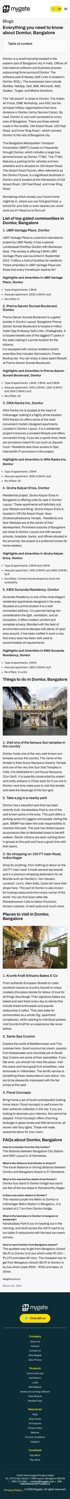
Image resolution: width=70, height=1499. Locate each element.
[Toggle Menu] (66, 9)
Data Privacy (34, 1360)
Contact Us (35, 1350)
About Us (35, 1341)
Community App (35, 1373)
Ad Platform (35, 1378)
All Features (35, 1423)
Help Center (35, 1419)
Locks (35, 1382)
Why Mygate (35, 1355)
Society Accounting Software (35, 1391)
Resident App (35, 1401)
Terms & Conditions (35, 1437)
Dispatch (35, 1441)
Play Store (35, 1460)
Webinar (35, 1432)
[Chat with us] (56, 9)
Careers (35, 1346)
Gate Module (35, 1396)
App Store (35, 1455)
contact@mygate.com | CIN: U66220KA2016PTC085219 (41, 1482)
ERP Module (35, 1387)
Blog (35, 1414)
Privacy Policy (35, 1428)
